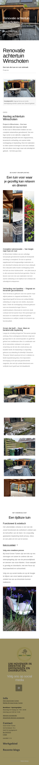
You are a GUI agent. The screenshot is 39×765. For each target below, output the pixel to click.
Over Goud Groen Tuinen (11, 701)
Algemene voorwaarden (10, 715)
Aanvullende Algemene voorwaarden (13, 718)
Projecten (6, 70)
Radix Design (25, 761)
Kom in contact (9, 545)
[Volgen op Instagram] (19, 688)
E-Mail (5, 735)
